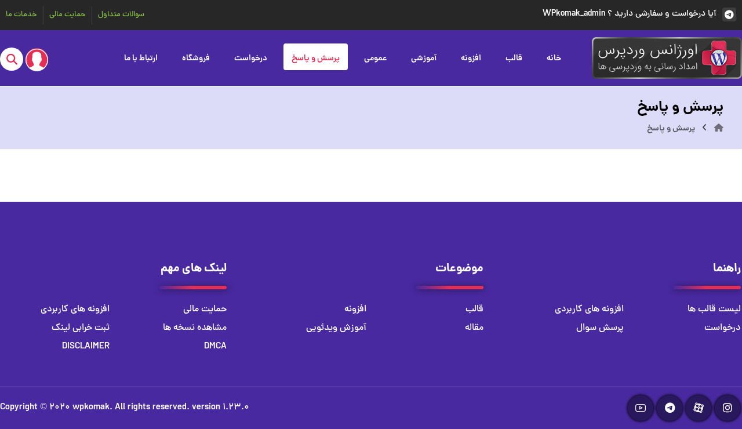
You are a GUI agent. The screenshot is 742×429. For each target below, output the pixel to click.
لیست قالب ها (714, 310)
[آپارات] (698, 408)
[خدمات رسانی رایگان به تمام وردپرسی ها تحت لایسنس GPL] (667, 58)
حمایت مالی (205, 310)
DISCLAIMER (86, 347)
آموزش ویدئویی (336, 328)
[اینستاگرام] (727, 408)
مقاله (474, 328)
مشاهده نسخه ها (195, 328)
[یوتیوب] (640, 408)
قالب (474, 310)
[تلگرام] (669, 408)
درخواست (722, 328)
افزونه (355, 310)
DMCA (215, 347)
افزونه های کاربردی (589, 310)
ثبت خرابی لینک (81, 328)
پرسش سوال (600, 328)
